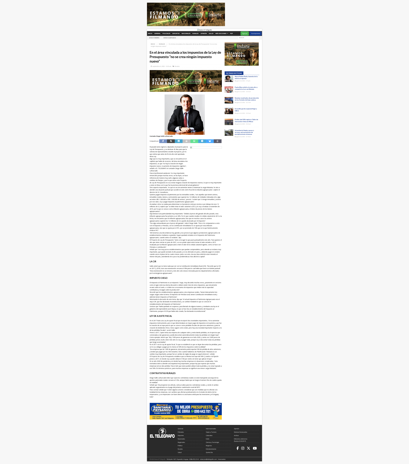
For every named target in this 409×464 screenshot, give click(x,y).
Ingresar (244, 33)
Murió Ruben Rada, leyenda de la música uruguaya (246, 77)
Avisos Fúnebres (154, 38)
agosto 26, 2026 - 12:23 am (243, 124)
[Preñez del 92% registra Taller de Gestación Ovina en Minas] (229, 122)
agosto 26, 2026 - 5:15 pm (243, 81)
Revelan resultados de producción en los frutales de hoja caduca (247, 99)
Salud (211, 33)
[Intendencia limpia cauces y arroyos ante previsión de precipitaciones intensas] (229, 132)
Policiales (166, 33)
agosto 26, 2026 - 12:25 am (243, 113)
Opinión (204, 33)
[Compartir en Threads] (218, 141)
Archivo (236, 435)
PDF (231, 33)
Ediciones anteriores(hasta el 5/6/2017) (240, 440)
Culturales (209, 435)
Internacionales (211, 429)
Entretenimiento (211, 449)
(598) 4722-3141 (194, 459)
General (157, 33)
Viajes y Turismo (211, 432)
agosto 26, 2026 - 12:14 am (243, 136)
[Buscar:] (248, 38)
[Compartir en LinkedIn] (179, 141)
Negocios (209, 446)
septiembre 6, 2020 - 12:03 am (161, 66)
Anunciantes (221, 459)
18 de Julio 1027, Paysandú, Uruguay (177, 459)
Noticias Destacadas (240, 432)
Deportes (176, 33)
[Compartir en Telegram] (202, 141)
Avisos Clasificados (169, 38)
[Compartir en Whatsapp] (194, 141)
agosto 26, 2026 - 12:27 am (243, 102)
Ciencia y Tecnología (212, 442)
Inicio (150, 33)
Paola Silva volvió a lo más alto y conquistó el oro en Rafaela (246, 88)
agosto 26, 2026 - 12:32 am (243, 91)
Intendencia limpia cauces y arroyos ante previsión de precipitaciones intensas (244, 132)
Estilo (207, 439)
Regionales (181, 442)
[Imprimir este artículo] (186, 141)
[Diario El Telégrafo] (204, 30)
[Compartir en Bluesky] (210, 141)
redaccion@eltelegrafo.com (208, 459)
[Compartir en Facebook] (163, 141)
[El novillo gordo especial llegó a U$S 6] (229, 111)
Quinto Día (209, 452)
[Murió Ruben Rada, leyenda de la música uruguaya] (229, 79)
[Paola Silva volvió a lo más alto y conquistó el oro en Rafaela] (229, 89)
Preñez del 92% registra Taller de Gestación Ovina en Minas (246, 120)
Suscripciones (255, 33)
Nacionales (186, 33)
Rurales (195, 33)
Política (180, 446)
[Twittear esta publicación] (171, 141)
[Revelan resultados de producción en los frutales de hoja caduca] (229, 100)
